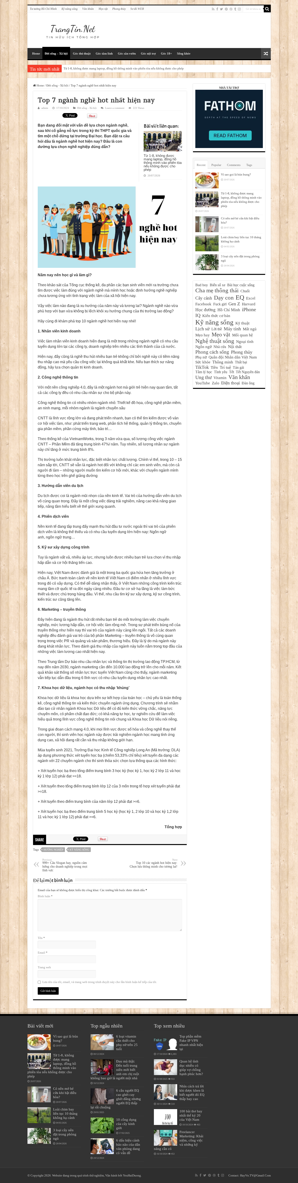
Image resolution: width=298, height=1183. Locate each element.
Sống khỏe (183, 53)
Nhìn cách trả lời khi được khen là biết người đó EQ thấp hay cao (191, 1092)
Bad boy (201, 285)
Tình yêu (220, 372)
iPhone (249, 309)
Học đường (205, 309)
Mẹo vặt (103, 8)
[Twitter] (222, 9)
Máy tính (232, 328)
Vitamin (220, 378)
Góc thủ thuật (82, 53)
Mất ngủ (250, 329)
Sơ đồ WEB (137, 8)
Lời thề (216, 329)
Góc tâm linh (104, 53)
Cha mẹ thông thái (217, 290)
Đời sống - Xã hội (57, 85)
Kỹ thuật (242, 323)
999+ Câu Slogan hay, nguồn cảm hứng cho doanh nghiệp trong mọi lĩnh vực (64, 865)
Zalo (215, 383)
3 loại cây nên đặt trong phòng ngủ (64, 1134)
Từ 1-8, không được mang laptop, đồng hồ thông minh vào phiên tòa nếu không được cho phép (124, 68)
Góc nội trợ (148, 53)
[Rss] (213, 9)
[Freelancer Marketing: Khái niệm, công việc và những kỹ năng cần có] (165, 1138)
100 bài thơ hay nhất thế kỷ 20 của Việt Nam (190, 1115)
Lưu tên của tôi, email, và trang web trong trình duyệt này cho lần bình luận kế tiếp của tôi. (99, 982)
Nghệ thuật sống (214, 341)
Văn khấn (88, 8)
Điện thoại (230, 382)
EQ (240, 297)
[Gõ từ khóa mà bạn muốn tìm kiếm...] (267, 8)
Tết (231, 372)
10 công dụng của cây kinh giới (126, 1123)
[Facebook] (217, 9)
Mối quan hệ (242, 335)
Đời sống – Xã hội (56, 53)
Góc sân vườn (127, 53)
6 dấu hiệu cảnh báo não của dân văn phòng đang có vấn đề (128, 1146)
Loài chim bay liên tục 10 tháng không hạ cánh (65, 1113)
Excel (250, 298)
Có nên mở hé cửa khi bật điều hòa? (64, 1092)
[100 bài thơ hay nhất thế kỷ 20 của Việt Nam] (165, 1117)
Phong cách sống (212, 352)
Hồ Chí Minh (228, 309)
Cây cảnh (203, 298)
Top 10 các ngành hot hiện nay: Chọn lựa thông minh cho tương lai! (153, 863)
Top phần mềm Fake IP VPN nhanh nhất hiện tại (191, 1042)
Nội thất (235, 346)
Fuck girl (220, 304)
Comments (233, 165)
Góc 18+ (166, 53)
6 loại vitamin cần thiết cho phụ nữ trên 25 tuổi (127, 1042)
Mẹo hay (202, 335)
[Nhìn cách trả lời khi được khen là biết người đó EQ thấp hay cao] (165, 1092)
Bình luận (45, 896)
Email (42, 952)
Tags (249, 165)
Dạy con (224, 297)
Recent (201, 165)
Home (36, 53)
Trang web (44, 967)
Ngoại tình (245, 341)
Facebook (203, 304)
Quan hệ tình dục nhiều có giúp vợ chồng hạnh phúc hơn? (191, 1067)
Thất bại (241, 362)
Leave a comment (114, 108)
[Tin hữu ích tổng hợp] (73, 29)
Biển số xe (217, 285)
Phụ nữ (201, 357)
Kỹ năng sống (69, 8)
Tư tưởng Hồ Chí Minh (43, 8)
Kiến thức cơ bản (216, 316)
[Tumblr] (235, 9)
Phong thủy (119, 8)
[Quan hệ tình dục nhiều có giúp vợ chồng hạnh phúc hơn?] (165, 1067)
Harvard (248, 304)
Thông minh (222, 362)
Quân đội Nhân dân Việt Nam (233, 357)
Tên (41, 938)
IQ (197, 315)
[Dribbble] (231, 9)
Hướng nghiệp (53, 849)
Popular (216, 165)
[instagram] (239, 9)
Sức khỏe (202, 362)
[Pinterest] (226, 9)
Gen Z (234, 303)
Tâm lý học (203, 372)
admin (44, 108)
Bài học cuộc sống (240, 285)
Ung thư (203, 377)
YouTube (202, 383)
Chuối (245, 291)
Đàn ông (248, 383)
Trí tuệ (225, 367)
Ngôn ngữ (203, 347)
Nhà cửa (219, 347)
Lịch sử (202, 328)
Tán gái (238, 367)
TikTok (202, 367)
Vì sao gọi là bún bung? (236, 174)
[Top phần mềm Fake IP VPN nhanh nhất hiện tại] (165, 1042)
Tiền (214, 367)
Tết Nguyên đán (248, 372)
